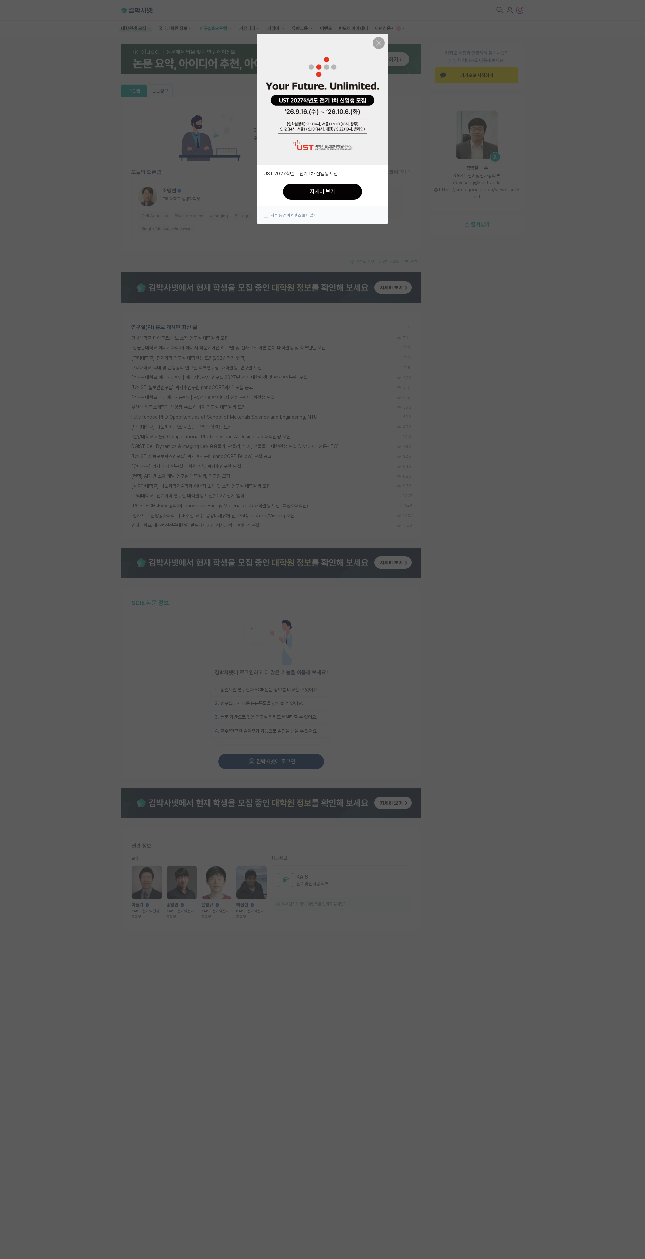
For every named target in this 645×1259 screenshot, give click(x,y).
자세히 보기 (322, 191)
